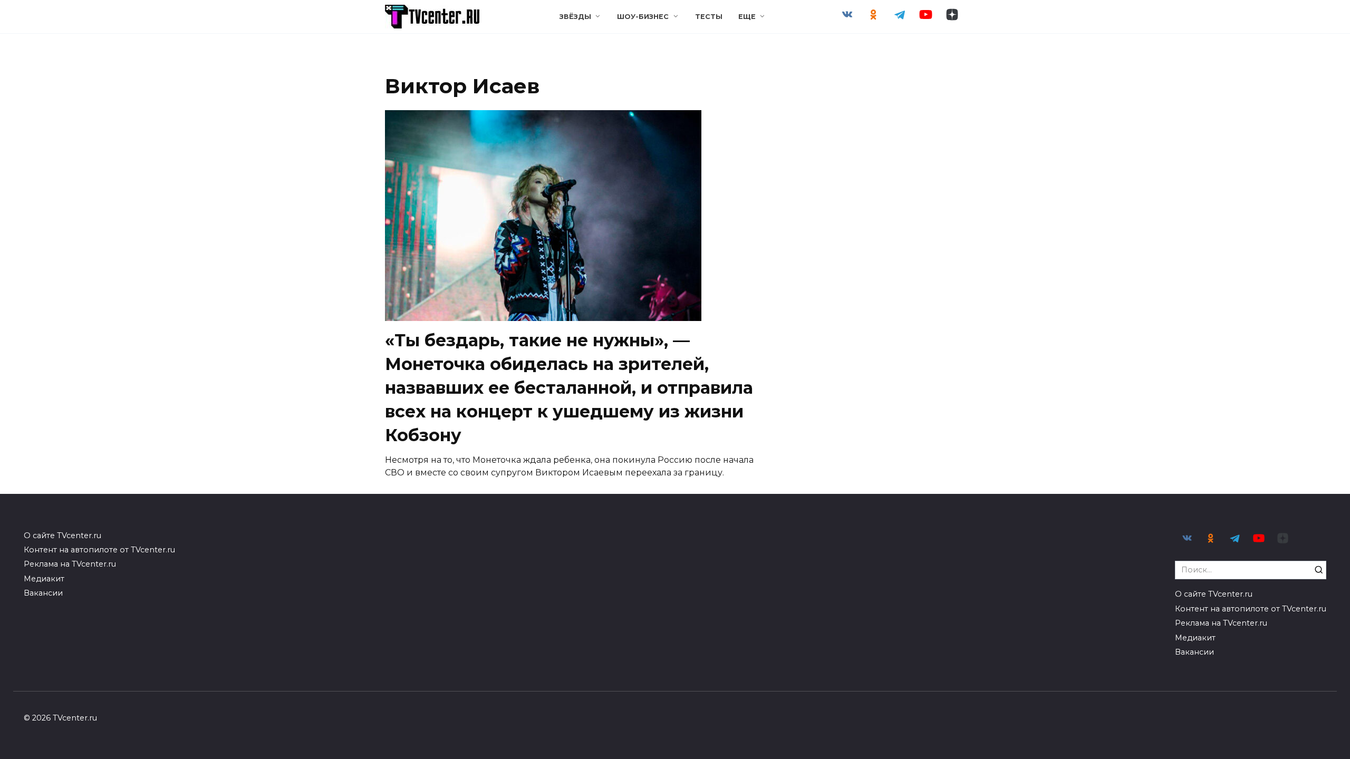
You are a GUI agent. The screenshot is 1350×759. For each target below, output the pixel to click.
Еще (747, 17)
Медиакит (44, 578)
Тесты (708, 17)
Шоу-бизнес (643, 17)
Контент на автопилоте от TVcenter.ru (99, 549)
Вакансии (43, 593)
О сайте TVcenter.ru (62, 535)
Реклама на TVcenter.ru (70, 564)
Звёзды (575, 17)
